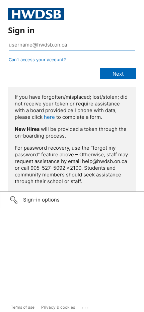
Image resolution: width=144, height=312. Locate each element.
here (49, 117)
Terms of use (22, 307)
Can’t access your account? (37, 59)
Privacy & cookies (58, 307)
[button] (72, 200)
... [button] (86, 306)
